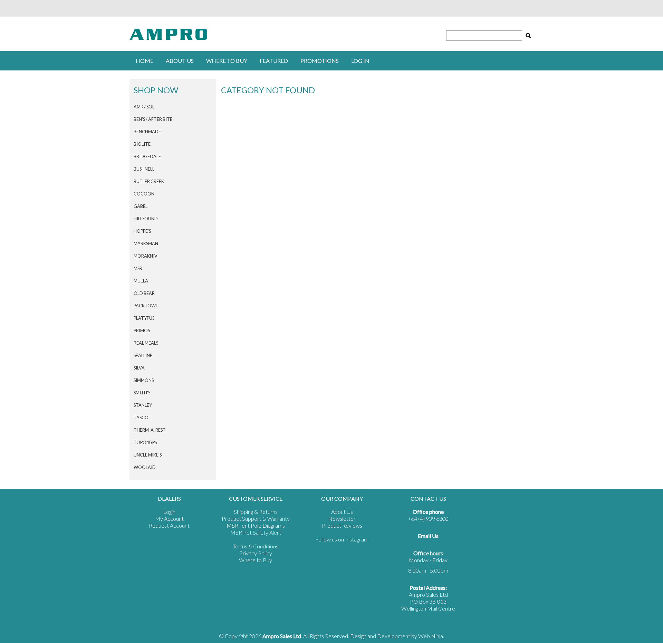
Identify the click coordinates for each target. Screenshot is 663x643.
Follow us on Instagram (341, 539)
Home (144, 60)
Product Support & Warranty (256, 518)
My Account (169, 518)
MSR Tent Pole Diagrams (256, 525)
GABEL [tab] (140, 206)
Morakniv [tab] (145, 256)
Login (169, 511)
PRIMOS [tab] (142, 330)
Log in (360, 60)
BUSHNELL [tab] (144, 169)
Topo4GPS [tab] (145, 442)
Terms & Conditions (255, 546)
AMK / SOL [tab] (144, 106)
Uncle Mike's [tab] (148, 455)
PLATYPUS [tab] (144, 318)
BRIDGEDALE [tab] (147, 156)
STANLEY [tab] (143, 405)
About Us (180, 60)
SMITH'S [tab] (142, 392)
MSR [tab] (138, 268)
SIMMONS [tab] (144, 380)
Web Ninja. (431, 636)
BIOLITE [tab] (142, 144)
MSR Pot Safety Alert (255, 532)
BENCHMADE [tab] (147, 131)
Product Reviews (342, 525)
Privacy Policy (255, 553)
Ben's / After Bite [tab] (153, 119)
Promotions (319, 60)
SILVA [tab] (139, 368)
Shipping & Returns (256, 511)
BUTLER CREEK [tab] (149, 181)
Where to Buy (255, 560)
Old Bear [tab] (144, 293)
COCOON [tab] (144, 193)
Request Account (169, 525)
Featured (274, 60)
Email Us (428, 535)
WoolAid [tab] (145, 467)
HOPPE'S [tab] (142, 231)
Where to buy (226, 60)
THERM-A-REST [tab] (150, 430)
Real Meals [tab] (146, 343)
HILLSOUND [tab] (146, 218)
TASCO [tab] (141, 417)
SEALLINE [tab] (143, 355)
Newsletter (342, 518)
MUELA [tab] (141, 281)
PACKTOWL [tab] (146, 305)
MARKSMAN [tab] (146, 243)
